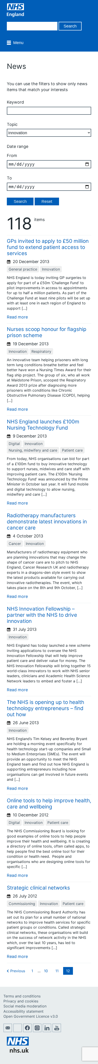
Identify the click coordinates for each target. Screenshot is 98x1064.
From (12, 155)
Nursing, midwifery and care (33, 450)
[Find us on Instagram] (37, 1031)
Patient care (72, 450)
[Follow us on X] (17, 1031)
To (9, 178)
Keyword (15, 102)
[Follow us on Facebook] (27, 1031)
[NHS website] (18, 1051)
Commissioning (22, 903)
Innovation (51, 269)
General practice (23, 269)
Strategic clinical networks (38, 888)
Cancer (15, 543)
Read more (17, 317)
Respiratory (41, 351)
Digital (14, 443)
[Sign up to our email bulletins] (7, 1031)
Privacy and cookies (20, 1001)
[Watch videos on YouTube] (56, 1031)
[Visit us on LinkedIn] (47, 1031)
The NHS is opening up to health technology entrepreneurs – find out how (45, 708)
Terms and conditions (22, 996)
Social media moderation (24, 1006)
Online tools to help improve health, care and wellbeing (49, 803)
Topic (12, 124)
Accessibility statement (23, 1011)
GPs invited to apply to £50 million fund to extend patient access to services (48, 247)
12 (68, 971)
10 (46, 971)
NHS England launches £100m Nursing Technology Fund (43, 424)
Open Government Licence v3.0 (30, 1016)
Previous (17, 971)
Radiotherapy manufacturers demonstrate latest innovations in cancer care (47, 521)
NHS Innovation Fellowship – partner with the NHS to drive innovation (42, 615)
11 (57, 971)
